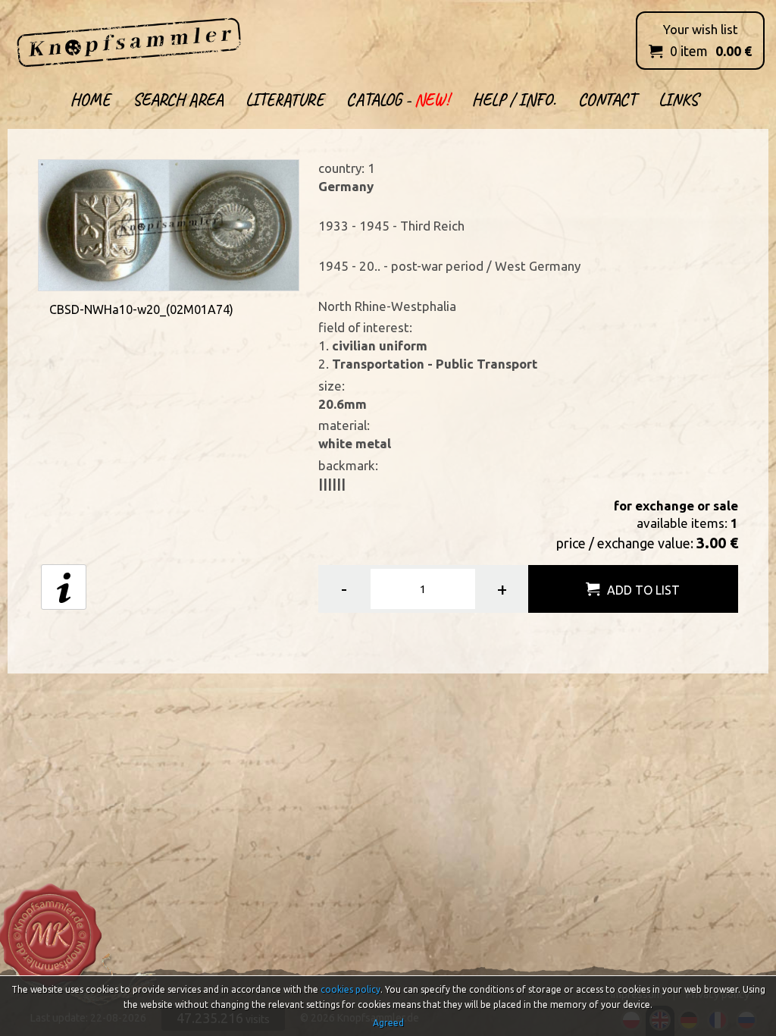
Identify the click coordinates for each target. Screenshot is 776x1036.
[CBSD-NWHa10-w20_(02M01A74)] (168, 224)
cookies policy (350, 989)
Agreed (388, 1023)
